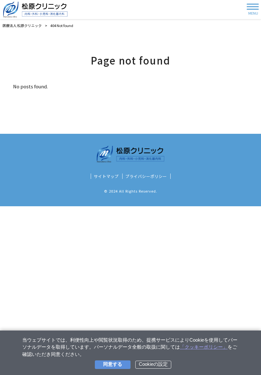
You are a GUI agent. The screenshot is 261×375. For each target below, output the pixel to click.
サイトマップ (106, 176)
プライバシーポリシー (146, 176)
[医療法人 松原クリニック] (35, 9)
